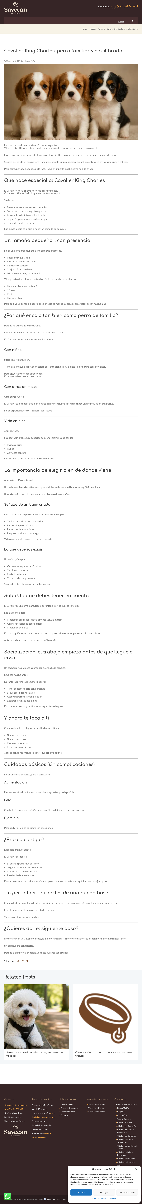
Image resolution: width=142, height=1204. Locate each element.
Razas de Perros (96, 29)
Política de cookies (99, 1198)
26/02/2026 (19, 61)
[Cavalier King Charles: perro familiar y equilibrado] (71, 102)
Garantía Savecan (68, 1112)
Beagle (120, 1112)
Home (84, 29)
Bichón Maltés (123, 1108)
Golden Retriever (124, 1119)
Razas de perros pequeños (126, 1104)
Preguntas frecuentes (69, 1108)
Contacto (64, 1115)
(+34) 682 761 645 (127, 6)
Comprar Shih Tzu (124, 1122)
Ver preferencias (127, 1192)
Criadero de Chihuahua (126, 1136)
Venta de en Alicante (96, 1104)
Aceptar (81, 1192)
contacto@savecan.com (17, 1105)
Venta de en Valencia (96, 1112)
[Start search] (133, 21)
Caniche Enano (123, 1115)
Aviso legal (112, 1198)
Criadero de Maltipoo (126, 1158)
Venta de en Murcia (96, 1108)
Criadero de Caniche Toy (127, 1126)
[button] (136, 1169)
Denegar (104, 1192)
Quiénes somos (67, 1104)
